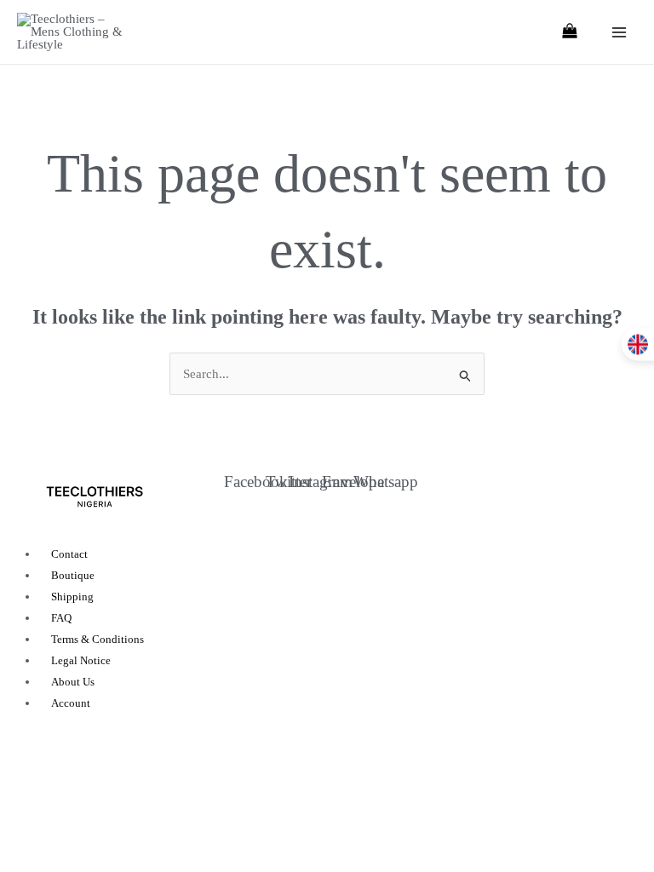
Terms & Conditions (97, 639)
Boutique (73, 575)
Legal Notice (81, 660)
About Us (73, 681)
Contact (69, 554)
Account (70, 703)
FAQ (61, 617)
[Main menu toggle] (619, 32)
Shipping (72, 596)
